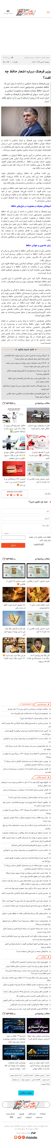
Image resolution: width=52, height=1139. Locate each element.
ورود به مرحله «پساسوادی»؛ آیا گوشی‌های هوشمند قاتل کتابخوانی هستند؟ (28, 372)
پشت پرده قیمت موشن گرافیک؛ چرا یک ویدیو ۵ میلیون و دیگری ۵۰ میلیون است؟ (27, 986)
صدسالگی (32, 1113)
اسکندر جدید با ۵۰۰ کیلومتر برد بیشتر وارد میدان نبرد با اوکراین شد (27, 852)
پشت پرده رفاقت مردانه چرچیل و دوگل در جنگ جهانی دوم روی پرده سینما (27, 819)
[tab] (43, 704)
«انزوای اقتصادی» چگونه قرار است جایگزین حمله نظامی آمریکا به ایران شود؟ (28, 395)
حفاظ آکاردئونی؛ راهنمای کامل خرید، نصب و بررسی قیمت (27, 1008)
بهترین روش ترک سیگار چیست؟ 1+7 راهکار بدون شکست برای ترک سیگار (26, 979)
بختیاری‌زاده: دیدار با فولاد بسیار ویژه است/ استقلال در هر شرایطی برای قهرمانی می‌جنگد (26, 922)
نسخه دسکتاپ (26, 1093)
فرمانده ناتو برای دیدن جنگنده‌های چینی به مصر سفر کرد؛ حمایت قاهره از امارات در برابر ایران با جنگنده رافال (26, 882)
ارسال (13, 545)
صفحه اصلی (45, 57)
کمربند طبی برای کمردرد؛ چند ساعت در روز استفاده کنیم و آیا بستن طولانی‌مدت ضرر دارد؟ (28, 972)
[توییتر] (19, 1137)
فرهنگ (37, 57)
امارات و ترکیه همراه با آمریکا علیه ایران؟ (34, 718)
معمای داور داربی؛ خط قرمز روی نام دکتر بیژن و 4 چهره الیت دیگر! (25, 900)
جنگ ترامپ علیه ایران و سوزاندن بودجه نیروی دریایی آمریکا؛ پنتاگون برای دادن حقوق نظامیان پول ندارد (28, 875)
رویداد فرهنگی (28, 57)
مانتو (48, 1075)
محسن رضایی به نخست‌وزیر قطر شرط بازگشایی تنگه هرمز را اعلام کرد (26, 895)
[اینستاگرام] (23, 1137)
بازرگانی (43, 957)
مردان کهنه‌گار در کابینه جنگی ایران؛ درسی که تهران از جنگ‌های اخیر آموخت (26, 387)
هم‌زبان (21, 1113)
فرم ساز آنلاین (28, 1075)
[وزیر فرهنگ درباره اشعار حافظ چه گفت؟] (26, 121)
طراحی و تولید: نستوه (24, 1133)
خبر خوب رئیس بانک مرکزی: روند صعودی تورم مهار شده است (26, 888)
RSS (11, 1117)
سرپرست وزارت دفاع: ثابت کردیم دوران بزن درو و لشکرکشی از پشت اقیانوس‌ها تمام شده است (26, 938)
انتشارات (28, 1117)
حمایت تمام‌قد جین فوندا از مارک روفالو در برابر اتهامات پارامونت (25, 832)
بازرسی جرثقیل (39, 1075)
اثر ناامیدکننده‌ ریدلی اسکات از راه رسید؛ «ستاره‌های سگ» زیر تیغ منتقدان (27, 827)
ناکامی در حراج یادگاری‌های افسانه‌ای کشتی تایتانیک (29, 845)
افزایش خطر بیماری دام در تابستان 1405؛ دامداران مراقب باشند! (25, 991)
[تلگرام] (15, 1137)
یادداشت (39, 1117)
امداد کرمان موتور (16, 1075)
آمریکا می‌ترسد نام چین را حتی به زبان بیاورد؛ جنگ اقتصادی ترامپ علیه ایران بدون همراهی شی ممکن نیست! (26, 357)
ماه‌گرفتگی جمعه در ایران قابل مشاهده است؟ (32, 951)
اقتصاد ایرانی (36, 1079)
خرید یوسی (46, 1079)
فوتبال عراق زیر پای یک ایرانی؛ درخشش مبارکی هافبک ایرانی (27, 966)
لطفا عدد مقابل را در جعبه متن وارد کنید (40, 539)
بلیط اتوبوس (45, 1084)
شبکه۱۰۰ (43, 1113)
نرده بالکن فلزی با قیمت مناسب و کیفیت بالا (32, 996)
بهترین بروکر (25, 1079)
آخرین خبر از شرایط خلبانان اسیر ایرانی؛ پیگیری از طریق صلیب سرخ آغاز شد (28, 732)
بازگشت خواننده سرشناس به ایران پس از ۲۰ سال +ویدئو (28, 709)
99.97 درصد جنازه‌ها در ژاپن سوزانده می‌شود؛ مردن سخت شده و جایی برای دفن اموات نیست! (27, 365)
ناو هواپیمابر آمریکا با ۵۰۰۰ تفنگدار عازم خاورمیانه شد (29, 713)
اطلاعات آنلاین (26, 12)
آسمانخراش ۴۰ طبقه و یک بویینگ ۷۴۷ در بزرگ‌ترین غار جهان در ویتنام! (27, 755)
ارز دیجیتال (15, 1079)
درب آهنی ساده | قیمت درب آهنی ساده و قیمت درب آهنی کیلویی (25, 1000)
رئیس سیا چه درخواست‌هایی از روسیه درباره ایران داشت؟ (28, 797)
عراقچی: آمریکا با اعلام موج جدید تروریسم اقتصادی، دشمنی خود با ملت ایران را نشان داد (27, 804)
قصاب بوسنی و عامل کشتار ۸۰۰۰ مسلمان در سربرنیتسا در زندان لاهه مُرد (27, 770)
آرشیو (19, 1117)
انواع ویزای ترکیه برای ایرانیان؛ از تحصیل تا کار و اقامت (29, 962)
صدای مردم (11, 1113)
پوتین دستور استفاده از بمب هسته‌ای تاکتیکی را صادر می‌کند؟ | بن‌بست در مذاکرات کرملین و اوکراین (27, 763)
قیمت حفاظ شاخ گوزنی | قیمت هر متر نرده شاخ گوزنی (29, 1004)
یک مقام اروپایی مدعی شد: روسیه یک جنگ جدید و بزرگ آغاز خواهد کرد (28, 748)
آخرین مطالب (41, 777)
